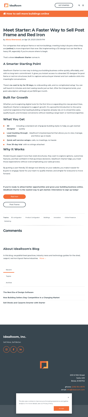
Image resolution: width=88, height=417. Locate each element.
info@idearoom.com (76, 390)
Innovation (57, 217)
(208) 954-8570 (78, 387)
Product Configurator (33, 217)
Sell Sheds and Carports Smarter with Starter (24, 303)
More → (42, 258)
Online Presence (70, 217)
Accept (61, 408)
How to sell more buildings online (27, 13)
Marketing (7, 221)
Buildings (47, 217)
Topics (8, 276)
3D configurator (16, 217)
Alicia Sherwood (13, 40)
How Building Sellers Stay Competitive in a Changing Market (31, 298)
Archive (9, 283)
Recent (9, 270)
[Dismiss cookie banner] (68, 397)
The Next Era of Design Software (18, 292)
